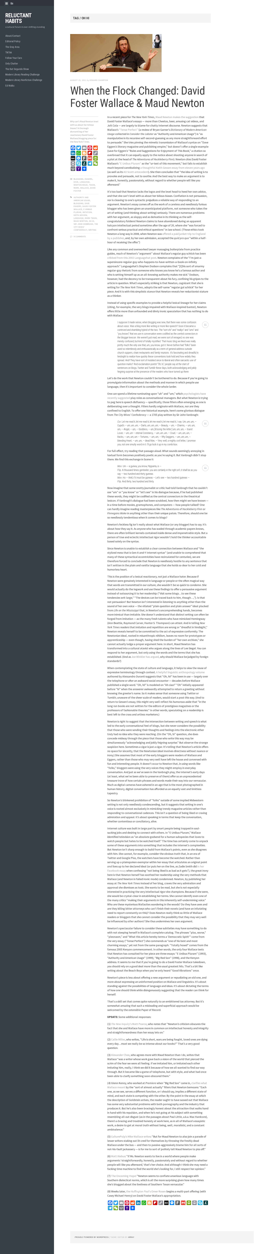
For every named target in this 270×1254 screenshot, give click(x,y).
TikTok (8, 52)
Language (85, 182)
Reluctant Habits (18, 18)
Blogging (79, 179)
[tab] (6, 3)
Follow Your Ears (13, 57)
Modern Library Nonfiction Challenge (23, 80)
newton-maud (81, 185)
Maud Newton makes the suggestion (177, 117)
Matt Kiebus (118, 1156)
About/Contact (12, 35)
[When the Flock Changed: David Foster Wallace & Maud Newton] (140, 53)
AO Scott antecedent (135, 172)
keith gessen (80, 215)
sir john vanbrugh (83, 224)
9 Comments (80, 236)
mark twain (91, 218)
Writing (92, 230)
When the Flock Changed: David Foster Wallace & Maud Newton (137, 97)
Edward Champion (99, 80)
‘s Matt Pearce (129, 1024)
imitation (87, 212)
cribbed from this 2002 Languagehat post (131, 257)
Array (131, 1237)
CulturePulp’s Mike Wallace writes (131, 1136)
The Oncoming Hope (123, 1176)
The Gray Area (12, 46)
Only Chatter (11, 63)
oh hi (91, 221)
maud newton (81, 221)
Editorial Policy (12, 41)
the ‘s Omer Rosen (146, 1191)
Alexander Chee (120, 1055)
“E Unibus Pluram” (130, 163)
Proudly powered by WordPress (92, 1237)
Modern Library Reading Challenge (22, 74)
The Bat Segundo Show (17, 69)
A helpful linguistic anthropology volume (180, 672)
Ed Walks (9, 85)
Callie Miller (118, 1039)
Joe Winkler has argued (145, 656)
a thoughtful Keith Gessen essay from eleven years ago (172, 167)
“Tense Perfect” (128, 129)
